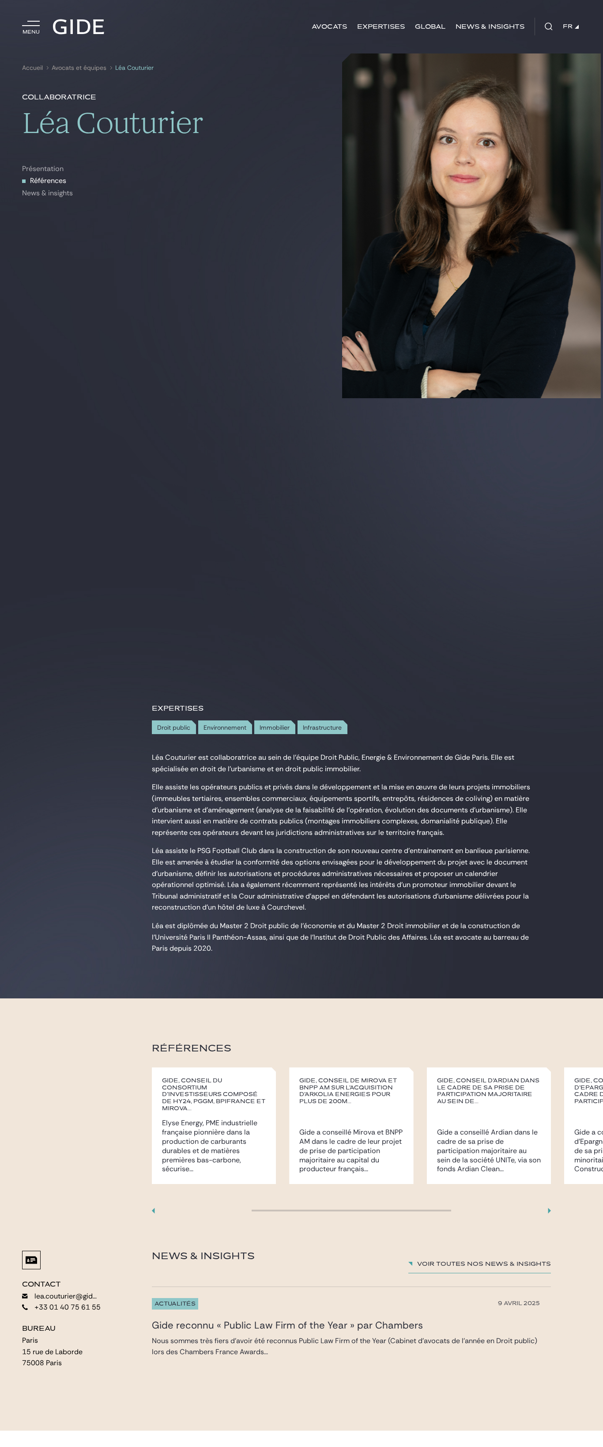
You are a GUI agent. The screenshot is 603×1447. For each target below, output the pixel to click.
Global (430, 26)
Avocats (329, 26)
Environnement (225, 727)
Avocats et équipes (79, 68)
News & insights (490, 26)
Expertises (381, 26)
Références (48, 180)
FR (568, 26)
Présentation (43, 168)
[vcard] (31, 1260)
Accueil (32, 68)
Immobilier (275, 727)
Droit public (173, 727)
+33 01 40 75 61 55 (67, 1307)
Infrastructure (322, 727)
